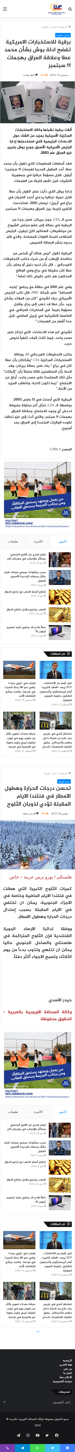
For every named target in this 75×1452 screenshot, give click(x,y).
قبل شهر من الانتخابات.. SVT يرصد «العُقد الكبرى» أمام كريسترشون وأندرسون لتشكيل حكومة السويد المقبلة (56, 692)
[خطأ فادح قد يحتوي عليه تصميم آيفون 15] (60, 632)
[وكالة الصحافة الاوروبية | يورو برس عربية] (56, 9)
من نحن (68, 1368)
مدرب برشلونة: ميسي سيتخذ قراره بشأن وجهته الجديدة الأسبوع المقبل (25, 576)
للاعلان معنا (66, 1377)
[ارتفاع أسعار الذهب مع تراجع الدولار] (60, 597)
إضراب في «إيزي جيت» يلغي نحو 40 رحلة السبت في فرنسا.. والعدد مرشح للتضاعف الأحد (20, 689)
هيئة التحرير (65, 1364)
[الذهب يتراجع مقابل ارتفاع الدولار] (60, 614)
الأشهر (63, 541)
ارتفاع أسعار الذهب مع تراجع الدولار (25, 592)
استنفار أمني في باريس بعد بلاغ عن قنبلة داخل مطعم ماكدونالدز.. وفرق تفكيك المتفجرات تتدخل (57, 740)
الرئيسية (63, 26)
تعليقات (13, 541)
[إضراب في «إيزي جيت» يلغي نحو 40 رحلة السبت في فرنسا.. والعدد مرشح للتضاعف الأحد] (19, 670)
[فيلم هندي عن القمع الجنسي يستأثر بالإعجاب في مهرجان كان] (60, 559)
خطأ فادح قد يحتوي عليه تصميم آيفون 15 (26, 629)
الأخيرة (38, 541)
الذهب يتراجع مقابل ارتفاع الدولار (26, 609)
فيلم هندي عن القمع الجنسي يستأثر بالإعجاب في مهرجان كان (26, 556)
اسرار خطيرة (49, 26)
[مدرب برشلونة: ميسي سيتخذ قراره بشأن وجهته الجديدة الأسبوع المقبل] (60, 577)
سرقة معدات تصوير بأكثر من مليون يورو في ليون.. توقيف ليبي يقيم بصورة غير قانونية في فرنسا (20, 740)
